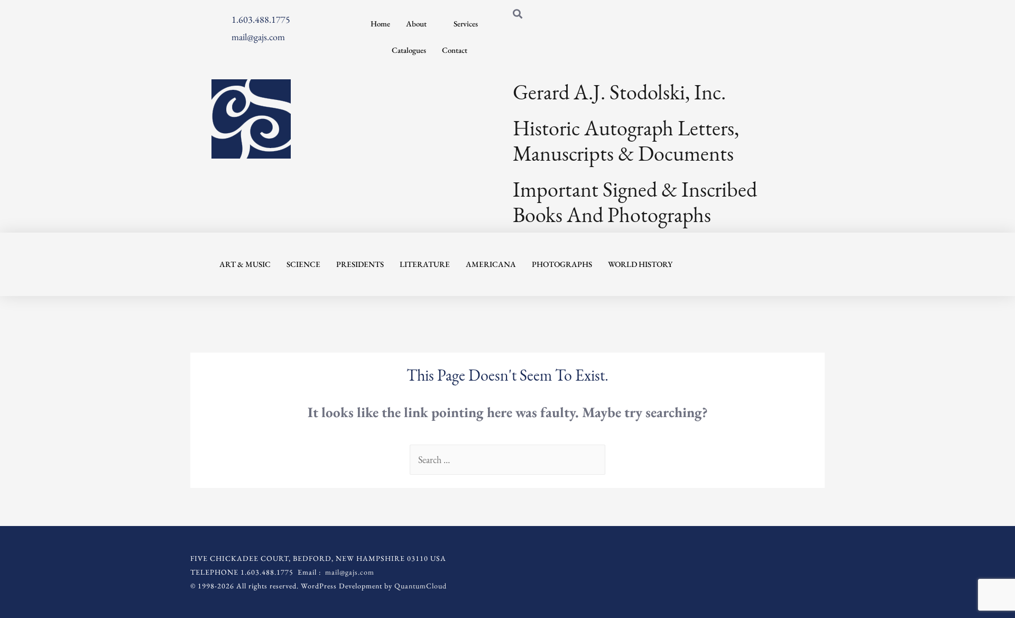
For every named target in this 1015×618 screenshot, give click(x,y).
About (416, 24)
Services (466, 24)
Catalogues (409, 50)
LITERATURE (425, 264)
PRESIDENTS (360, 264)
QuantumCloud (420, 586)
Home (380, 24)
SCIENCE (303, 264)
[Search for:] (507, 460)
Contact (454, 50)
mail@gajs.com (349, 572)
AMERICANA (491, 264)
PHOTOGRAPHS (562, 264)
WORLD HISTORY (640, 264)
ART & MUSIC (245, 264)
